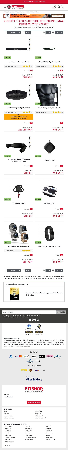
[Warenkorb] (63, 7)
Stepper (48, 435)
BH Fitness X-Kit (49, 203)
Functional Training (30, 437)
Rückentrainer (9, 439)
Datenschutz (38, 411)
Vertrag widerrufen (34, 402)
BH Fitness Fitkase (18, 203)
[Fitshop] (15, 7)
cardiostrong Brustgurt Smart (18, 62)
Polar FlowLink (49, 160)
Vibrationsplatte (9, 441)
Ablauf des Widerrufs (40, 418)
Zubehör (23, 12)
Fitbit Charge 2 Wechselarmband (49, 246)
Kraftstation (28, 428)
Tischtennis (8, 431)
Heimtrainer (8, 435)
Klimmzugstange (29, 439)
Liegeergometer (50, 433)
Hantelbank (28, 431)
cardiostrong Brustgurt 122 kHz (49, 108)
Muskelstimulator (50, 439)
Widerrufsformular (9, 418)
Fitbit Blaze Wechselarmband (18, 246)
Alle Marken (8, 445)
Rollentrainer (28, 435)
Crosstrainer (8, 426)
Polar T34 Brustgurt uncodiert (49, 62)
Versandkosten (8, 416)
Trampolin (48, 428)
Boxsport (27, 433)
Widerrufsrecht (39, 416)
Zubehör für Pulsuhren (33, 12)
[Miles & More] (34, 378)
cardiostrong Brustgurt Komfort (19, 108)
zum (8, 397)
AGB (5, 411)
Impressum (38, 413)
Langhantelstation (10, 437)
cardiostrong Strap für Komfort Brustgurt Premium (19, 160)
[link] (14, 294)
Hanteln (7, 433)
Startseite (5, 12)
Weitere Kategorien (15, 12)
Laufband (48, 426)
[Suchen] (59, 7)
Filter (27, 32)
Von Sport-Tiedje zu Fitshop (11, 338)
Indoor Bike (49, 431)
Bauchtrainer (49, 437)
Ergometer (28, 426)
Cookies (6, 413)
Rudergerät (8, 428)
